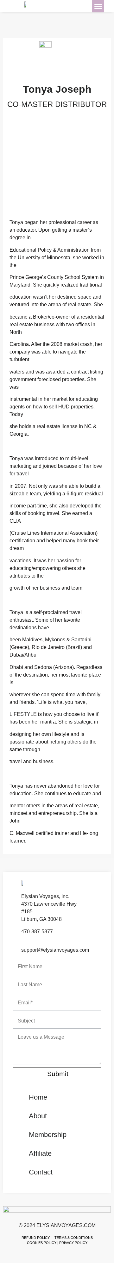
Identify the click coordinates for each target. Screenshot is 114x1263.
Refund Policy (36, 1238)
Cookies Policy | (42, 1243)
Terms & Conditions (73, 1238)
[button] (98, 6)
